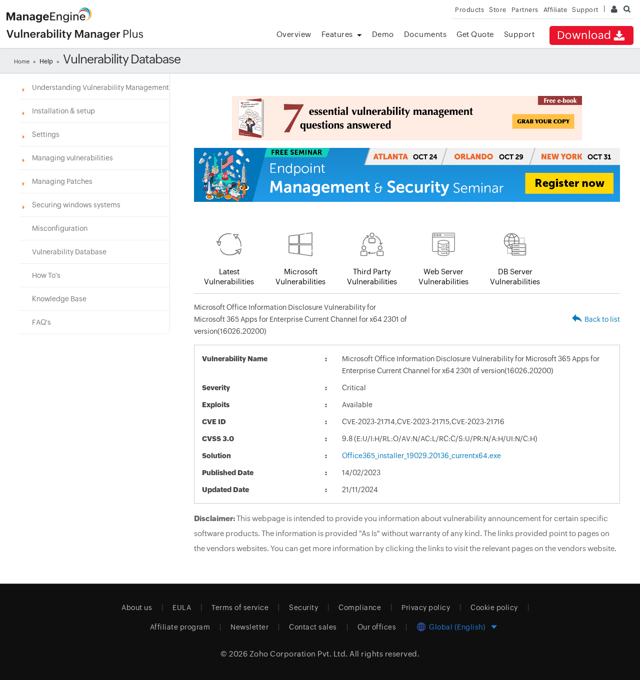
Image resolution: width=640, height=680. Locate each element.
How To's (46, 275)
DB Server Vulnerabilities (515, 276)
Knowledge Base (59, 299)
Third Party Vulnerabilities (372, 276)
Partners (525, 9)
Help (46, 61)
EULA (181, 607)
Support (519, 34)
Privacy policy (426, 607)
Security (303, 607)
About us (137, 607)
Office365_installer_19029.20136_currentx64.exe (421, 456)
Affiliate (556, 9)
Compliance (359, 607)
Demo (383, 34)
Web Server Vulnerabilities (443, 276)
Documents (425, 34)
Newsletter (249, 627)
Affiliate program (180, 627)
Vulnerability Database (69, 252)
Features (337, 34)
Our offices (377, 627)
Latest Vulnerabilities (229, 276)
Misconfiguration (60, 228)
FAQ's (41, 322)
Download (584, 35)
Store (497, 9)
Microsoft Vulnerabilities (301, 276)
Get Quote (475, 34)
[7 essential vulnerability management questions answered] (407, 118)
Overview (294, 34)
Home (22, 61)
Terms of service (240, 607)
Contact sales (313, 627)
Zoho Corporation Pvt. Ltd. (299, 654)
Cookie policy (494, 607)
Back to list (602, 319)
